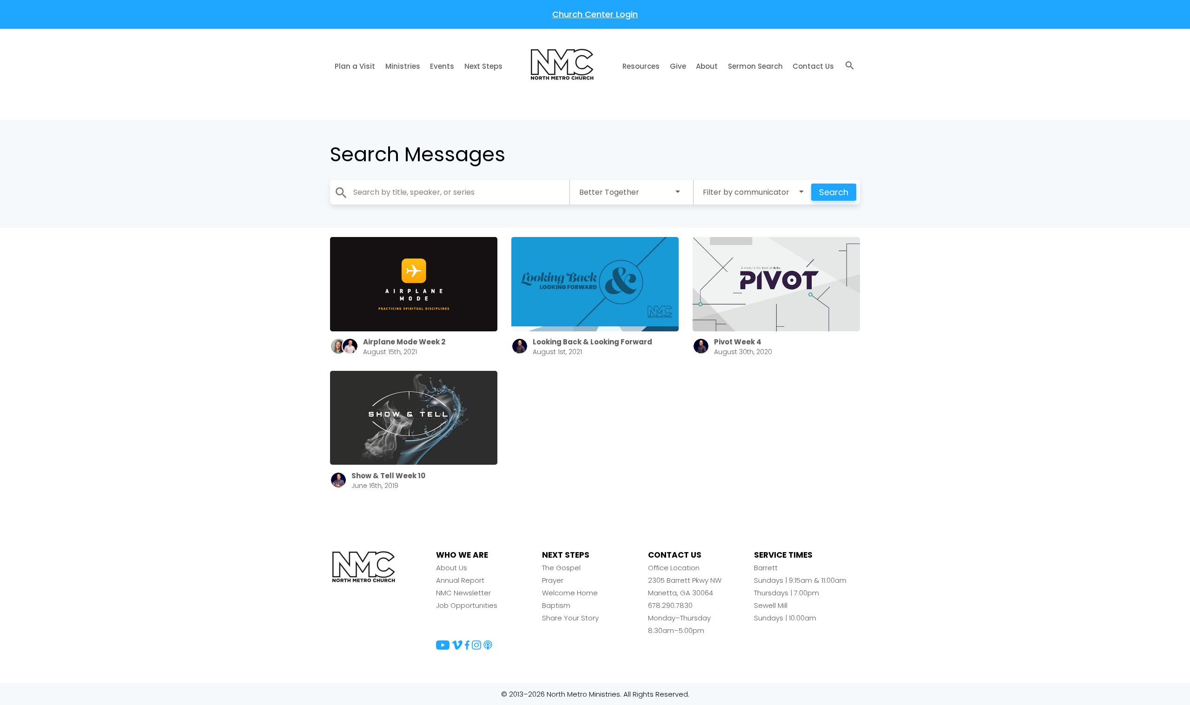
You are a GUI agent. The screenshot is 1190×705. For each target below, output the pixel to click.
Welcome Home (570, 593)
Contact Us (813, 66)
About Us (451, 568)
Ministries (402, 66)
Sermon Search (755, 66)
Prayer (552, 580)
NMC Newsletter (463, 593)
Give (678, 66)
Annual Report (460, 580)
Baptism (556, 605)
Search (833, 192)
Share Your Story (570, 618)
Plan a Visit (355, 66)
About (707, 66)
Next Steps (483, 66)
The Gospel (561, 568)
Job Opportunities (466, 605)
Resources (641, 66)
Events (442, 66)
